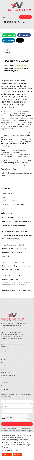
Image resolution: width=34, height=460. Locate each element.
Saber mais (6, 447)
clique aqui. (5, 175)
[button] (3, 18)
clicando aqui (20, 156)
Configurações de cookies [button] (10, 450)
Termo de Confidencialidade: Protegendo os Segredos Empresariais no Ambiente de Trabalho (16, 266)
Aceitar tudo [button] (17, 454)
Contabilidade (7, 193)
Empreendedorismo (9, 201)
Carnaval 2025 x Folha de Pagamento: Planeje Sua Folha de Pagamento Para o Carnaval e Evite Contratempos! (17, 221)
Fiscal (4, 197)
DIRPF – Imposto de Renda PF (13, 204)
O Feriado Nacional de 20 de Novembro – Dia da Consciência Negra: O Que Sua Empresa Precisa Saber (17, 235)
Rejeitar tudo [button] (7, 454)
